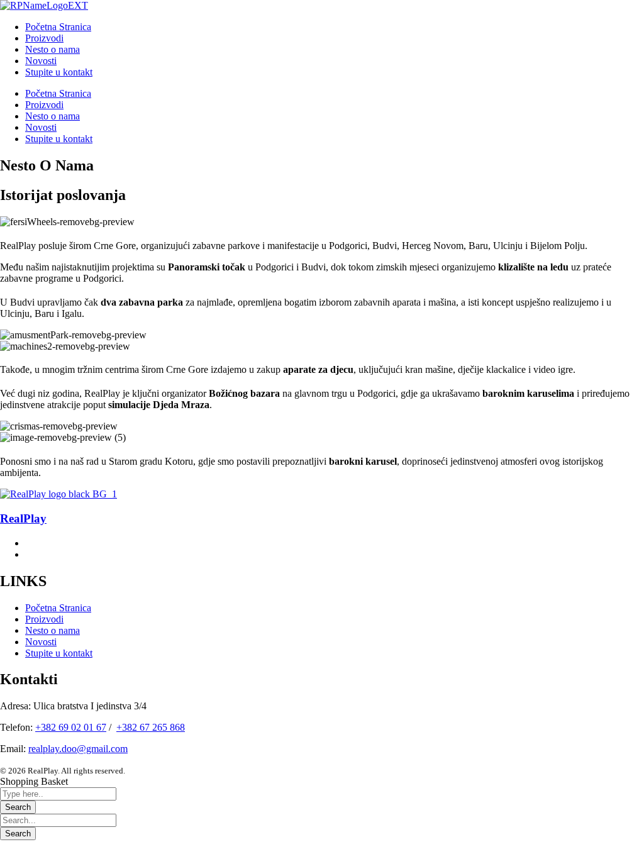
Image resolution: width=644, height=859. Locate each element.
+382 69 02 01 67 (70, 727)
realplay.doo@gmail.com (78, 748)
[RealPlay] (58, 494)
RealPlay (23, 518)
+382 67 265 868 (150, 727)
